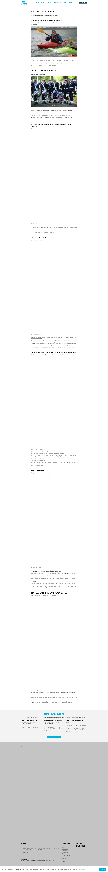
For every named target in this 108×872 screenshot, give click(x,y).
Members (64, 858)
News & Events (58, 2)
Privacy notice (65, 852)
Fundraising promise (66, 853)
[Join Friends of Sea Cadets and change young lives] (32, 725)
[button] (83, 3)
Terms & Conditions (66, 855)
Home (37, 2)
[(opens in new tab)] (30, 792)
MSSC (63, 847)
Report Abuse (64, 850)
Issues (70, 2)
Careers (63, 861)
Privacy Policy (82, 869)
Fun (65, 2)
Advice (50, 2)
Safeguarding (64, 860)
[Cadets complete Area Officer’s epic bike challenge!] (54, 725)
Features (43, 2)
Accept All (103, 869)
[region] (54, 869)
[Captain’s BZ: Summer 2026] (76, 725)
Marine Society (65, 849)
